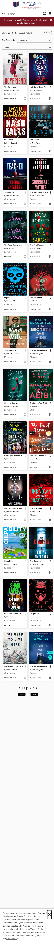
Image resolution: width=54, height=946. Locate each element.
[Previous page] (19, 688)
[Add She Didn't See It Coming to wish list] (24, 625)
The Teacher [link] (9, 192)
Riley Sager (36, 301)
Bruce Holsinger (11, 564)
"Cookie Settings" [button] (37, 929)
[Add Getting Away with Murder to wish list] (24, 467)
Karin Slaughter (37, 354)
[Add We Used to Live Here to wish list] (24, 678)
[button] (45, 33)
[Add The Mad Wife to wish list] (24, 362)
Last (34, 694)
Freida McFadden (12, 90)
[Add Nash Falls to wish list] (24, 151)
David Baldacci (11, 143)
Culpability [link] (9, 561)
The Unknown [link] (36, 298)
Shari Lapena (11, 459)
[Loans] (44, 14)
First (21, 694)
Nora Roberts (36, 248)
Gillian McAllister (12, 406)
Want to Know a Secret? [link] (14, 508)
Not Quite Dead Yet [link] (38, 87)
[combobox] (22, 14)
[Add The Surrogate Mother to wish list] (50, 204)
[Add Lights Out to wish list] (24, 309)
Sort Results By (8, 40)
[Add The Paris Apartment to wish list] (24, 256)
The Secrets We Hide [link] (38, 350)
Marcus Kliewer (11, 670)
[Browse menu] (49, 13)
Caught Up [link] (34, 614)
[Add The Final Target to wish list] (50, 256)
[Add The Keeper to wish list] (50, 151)
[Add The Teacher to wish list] (24, 204)
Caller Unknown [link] (11, 403)
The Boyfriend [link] (10, 87)
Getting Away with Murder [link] (14, 456)
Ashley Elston (36, 406)
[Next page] (36, 688)
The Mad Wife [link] (10, 350)
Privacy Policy (23, 916)
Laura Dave (36, 459)
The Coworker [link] (36, 561)
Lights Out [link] (8, 298)
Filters (6, 47)
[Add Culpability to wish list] (24, 572)
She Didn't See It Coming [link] (14, 614)
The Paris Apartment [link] (13, 245)
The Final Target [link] (37, 245)
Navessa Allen (11, 301)
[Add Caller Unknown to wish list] (24, 414)
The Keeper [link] (34, 140)
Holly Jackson (37, 90)
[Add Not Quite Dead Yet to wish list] (50, 98)
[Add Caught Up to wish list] (50, 625)
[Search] (3, 14)
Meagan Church (12, 354)
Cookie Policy (12, 938)
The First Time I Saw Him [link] (39, 456)
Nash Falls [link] (8, 140)
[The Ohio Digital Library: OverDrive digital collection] (27, 5)
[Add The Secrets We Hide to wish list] (50, 362)
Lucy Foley (10, 248)
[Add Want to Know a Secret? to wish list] (24, 520)
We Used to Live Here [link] (13, 666)
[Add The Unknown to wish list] (50, 309)
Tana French (36, 143)
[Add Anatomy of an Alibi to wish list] (50, 414)
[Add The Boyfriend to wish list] (24, 98)
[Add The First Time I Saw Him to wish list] (50, 467)
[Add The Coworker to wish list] (50, 572)
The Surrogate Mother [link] (39, 192)
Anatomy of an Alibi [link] (38, 403)
